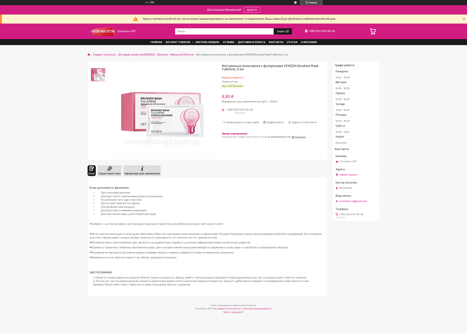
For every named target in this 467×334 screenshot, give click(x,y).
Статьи (292, 42)
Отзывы (228, 42)
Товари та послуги (104, 54)
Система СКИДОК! (207, 42)
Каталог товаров (178, 42)
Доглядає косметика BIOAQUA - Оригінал (143, 54)
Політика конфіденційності (257, 308)
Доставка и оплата (251, 42)
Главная (156, 42)
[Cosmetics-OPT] (101, 31)
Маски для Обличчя (182, 54)
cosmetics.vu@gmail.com (353, 201)
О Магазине (309, 42)
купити (252, 10)
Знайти (281, 31)
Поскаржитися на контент (227, 308)
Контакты (276, 42)
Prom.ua (251, 305)
